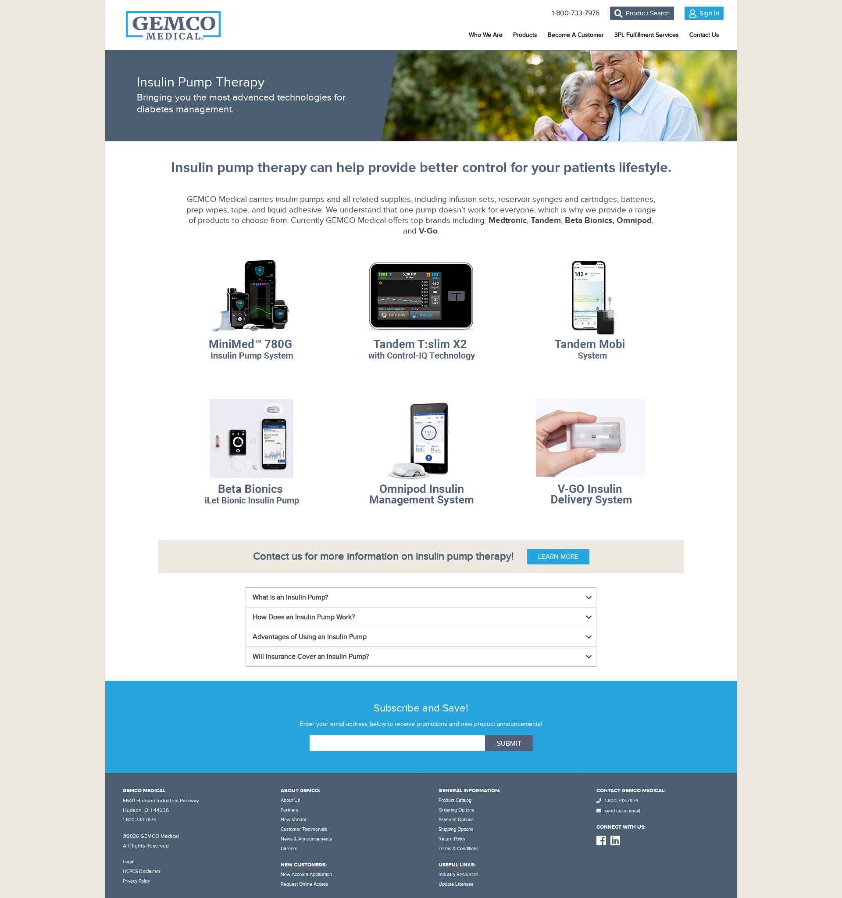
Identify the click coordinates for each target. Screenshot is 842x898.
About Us (290, 800)
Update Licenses (456, 884)
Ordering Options (456, 810)
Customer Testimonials (304, 829)
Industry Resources (458, 874)
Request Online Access (304, 884)
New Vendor (294, 820)
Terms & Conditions (458, 848)
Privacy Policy (136, 881)
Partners (289, 810)
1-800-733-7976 (575, 13)
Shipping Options (456, 829)
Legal (128, 862)
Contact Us (704, 35)
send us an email (621, 811)
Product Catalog (455, 800)
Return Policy (452, 839)
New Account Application (306, 874)
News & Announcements (306, 839)
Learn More (558, 556)
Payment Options (456, 820)
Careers (289, 848)
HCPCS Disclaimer (142, 871)
